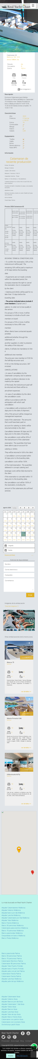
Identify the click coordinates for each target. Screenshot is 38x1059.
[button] (32, 873)
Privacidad (5, 1041)
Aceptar (10, 1056)
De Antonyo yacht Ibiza (11, 1024)
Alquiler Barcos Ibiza (9, 1009)
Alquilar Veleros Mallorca (11, 910)
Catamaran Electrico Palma (12, 961)
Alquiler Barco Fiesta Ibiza (11, 1017)
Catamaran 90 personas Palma (14, 963)
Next (30, 650)
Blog (22, 1041)
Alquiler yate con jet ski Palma (13, 971)
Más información (22, 1055)
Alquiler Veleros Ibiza (9, 999)
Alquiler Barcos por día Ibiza (12, 1002)
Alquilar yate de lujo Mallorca (12, 981)
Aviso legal (15, 1041)
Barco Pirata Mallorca (10, 938)
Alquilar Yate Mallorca (10, 920)
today (14, 508)
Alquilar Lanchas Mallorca (11, 979)
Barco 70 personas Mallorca (12, 931)
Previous (8, 650)
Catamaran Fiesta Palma (11, 974)
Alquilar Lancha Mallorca (11, 915)
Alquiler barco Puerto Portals (13, 969)
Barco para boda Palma (11, 953)
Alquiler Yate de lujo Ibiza (11, 1014)
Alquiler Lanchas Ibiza (10, 1012)
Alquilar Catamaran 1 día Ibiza (13, 1004)
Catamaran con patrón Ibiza (12, 1019)
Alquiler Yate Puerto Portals (12, 966)
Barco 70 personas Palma (12, 958)
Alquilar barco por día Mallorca (13, 913)
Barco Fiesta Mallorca (10, 923)
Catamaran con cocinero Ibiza (13, 1022)
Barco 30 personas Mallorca (12, 925)
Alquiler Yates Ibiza (9, 1007)
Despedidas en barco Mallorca (13, 936)
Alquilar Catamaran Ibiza (11, 997)
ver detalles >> (26, 691)
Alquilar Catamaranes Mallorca (13, 908)
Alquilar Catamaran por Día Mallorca (15, 918)
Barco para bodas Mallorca (12, 933)
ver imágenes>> (25, 89)
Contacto (28, 1041)
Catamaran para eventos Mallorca (15, 928)
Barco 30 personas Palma (12, 956)
